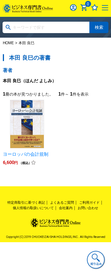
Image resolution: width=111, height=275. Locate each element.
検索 (99, 27)
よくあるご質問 (62, 203)
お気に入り (94, 7)
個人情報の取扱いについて (33, 208)
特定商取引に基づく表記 (26, 203)
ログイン (73, 7)
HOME (8, 43)
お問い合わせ (88, 208)
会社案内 (66, 208)
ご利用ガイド (89, 203)
